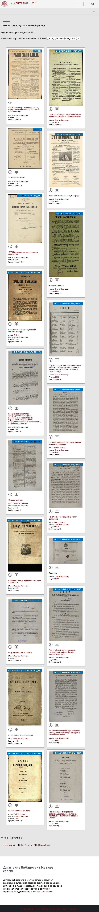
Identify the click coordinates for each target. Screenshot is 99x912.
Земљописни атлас (16, 178)
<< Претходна (8, 845)
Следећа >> (45, 845)
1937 (57, 201)
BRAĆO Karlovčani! (56, 286)
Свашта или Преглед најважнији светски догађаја (22, 330)
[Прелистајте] (16, 172)
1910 (16, 183)
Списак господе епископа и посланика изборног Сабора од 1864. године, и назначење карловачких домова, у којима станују (65, 368)
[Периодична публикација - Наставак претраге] (10, 103)
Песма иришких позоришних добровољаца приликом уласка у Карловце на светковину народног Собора (63, 815)
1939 (57, 291)
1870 (57, 122)
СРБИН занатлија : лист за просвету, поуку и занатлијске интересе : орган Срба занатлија (23, 110)
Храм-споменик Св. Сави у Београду (64, 196)
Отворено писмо (15, 500)
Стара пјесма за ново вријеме (20, 735)
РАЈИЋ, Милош (19, 814)
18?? (16, 658)
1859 (16, 588)
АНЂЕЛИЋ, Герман (21, 503)
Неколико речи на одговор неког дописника (63, 518)
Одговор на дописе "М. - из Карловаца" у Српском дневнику (65, 443)
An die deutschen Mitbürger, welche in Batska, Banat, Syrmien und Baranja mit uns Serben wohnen (64, 733)
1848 (16, 741)
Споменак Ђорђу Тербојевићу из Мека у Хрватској (24, 581)
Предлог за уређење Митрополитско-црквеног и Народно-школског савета (65, 116)
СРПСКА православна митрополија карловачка (23, 253)
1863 (16, 508)
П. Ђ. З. (16, 335)
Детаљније (47, 891)
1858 (16, 339)
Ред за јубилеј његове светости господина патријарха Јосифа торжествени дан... (62, 652)
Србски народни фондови (19, 811)
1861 (57, 660)
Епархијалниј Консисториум (20, 652)
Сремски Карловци (21, 115)
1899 (16, 117)
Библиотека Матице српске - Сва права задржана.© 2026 (49, 909)
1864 (16, 429)
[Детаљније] (10, 172)
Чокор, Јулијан (59, 448)
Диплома (53, 573)
